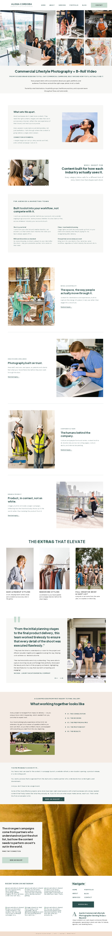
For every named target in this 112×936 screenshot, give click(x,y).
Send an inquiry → (66, 307)
